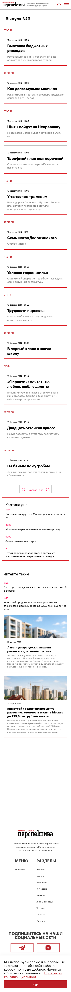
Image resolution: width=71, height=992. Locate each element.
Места (7, 294)
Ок (35, 984)
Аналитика (41, 882)
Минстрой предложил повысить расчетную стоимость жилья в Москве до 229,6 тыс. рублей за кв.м (35, 605)
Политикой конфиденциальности (33, 974)
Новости (40, 869)
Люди (7, 366)
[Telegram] (22, 947)
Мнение (40, 895)
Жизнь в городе (44, 901)
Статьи (8, 30)
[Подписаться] (48, 947)
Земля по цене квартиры (20, 540)
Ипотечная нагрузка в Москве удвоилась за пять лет (35, 515)
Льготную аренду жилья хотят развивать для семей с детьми (35, 588)
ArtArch (9, 73)
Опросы (40, 920)
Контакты (20, 869)
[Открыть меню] (66, 4)
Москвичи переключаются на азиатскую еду (32, 528)
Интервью (41, 888)
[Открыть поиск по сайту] (59, 5)
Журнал (40, 908)
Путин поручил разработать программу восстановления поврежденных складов (30, 554)
